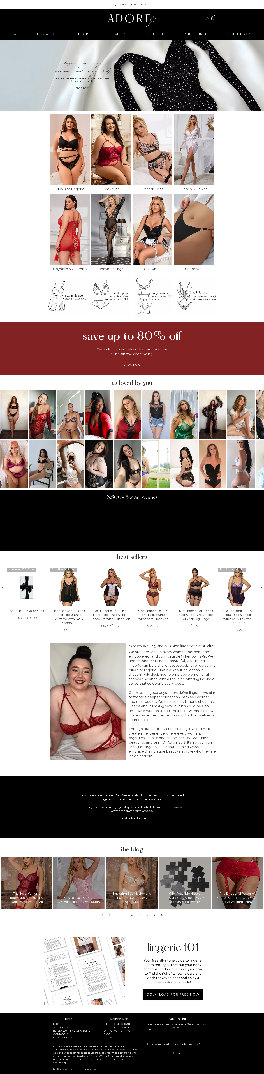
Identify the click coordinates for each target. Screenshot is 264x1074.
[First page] (102, 915)
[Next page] (154, 915)
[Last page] (162, 915)
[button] (213, 18)
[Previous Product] (2, 587)
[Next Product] (262, 587)
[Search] (207, 19)
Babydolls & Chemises (70, 269)
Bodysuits (111, 189)
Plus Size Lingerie (70, 189)
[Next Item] (258, 438)
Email (148, 1029)
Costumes (152, 269)
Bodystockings (111, 269)
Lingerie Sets (152, 189)
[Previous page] (109, 915)
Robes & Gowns (194, 189)
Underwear (194, 269)
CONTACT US (61, 1034)
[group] (132, 599)
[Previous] (21, 4)
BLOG (106, 1034)
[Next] (243, 4)
